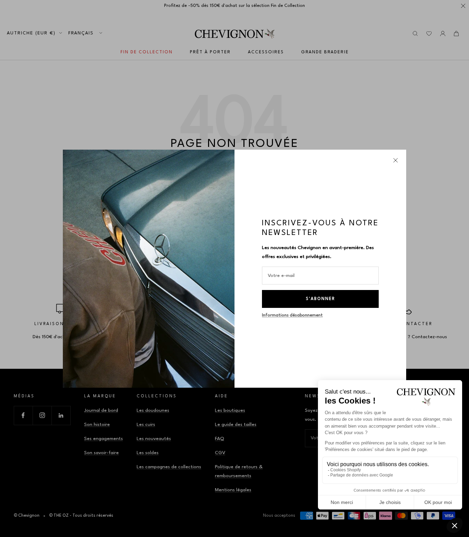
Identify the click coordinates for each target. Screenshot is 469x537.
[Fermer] (395, 160)
